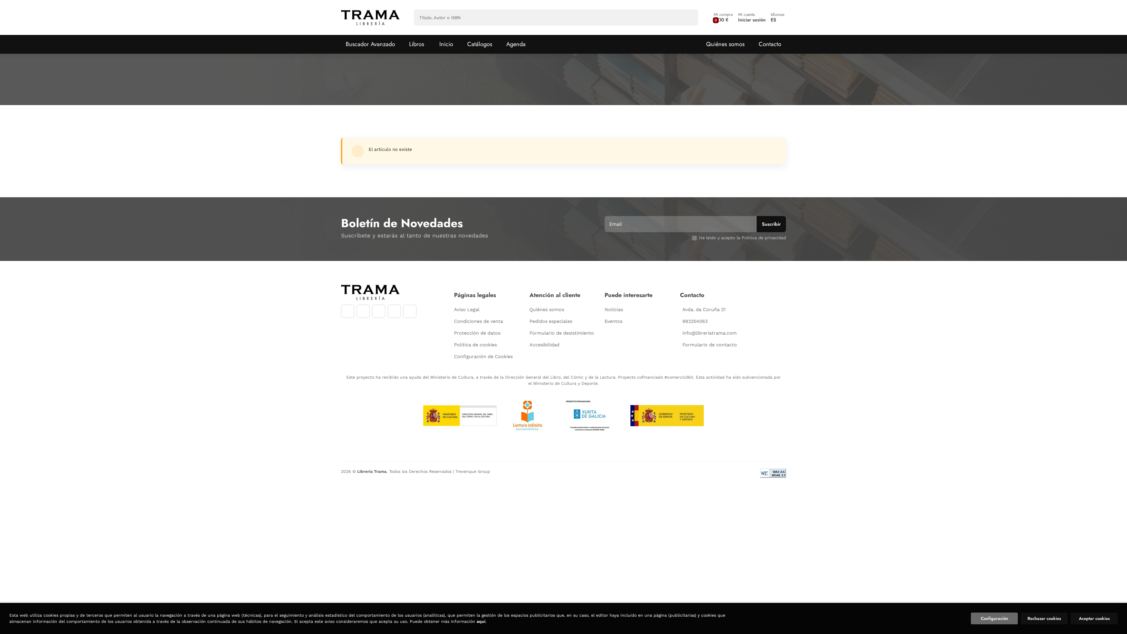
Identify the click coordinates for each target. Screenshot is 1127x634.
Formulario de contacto (709, 345)
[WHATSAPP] (394, 311)
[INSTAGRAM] (363, 311)
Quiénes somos (725, 44)
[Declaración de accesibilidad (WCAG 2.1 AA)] (773, 473)
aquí (481, 621)
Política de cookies (475, 345)
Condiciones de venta (478, 321)
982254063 (695, 321)
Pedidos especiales (550, 321)
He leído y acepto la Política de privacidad (742, 237)
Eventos (613, 321)
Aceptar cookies (1094, 618)
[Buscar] (688, 17)
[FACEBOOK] (347, 311)
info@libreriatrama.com (709, 333)
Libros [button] (416, 44)
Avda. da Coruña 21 (704, 309)
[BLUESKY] (409, 311)
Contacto (770, 44)
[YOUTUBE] (378, 311)
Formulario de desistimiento (561, 333)
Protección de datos (477, 333)
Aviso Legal (467, 309)
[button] (723, 17)
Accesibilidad (544, 345)
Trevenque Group (472, 471)
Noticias (614, 309)
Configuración (994, 618)
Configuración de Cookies (483, 356)
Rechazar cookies (1044, 618)
